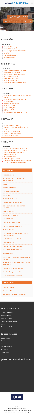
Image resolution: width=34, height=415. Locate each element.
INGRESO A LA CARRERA (10, 188)
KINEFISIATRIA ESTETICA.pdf (12, 158)
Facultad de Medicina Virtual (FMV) (9, 321)
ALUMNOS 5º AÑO (8, 219)
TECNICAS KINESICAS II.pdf (11, 103)
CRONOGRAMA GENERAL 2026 (11, 222)
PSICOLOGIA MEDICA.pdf (11, 56)
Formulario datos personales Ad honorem (14, 272)
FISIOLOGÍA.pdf (8, 54)
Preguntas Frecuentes (6, 318)
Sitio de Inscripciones (6, 346)
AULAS (5, 184)
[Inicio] (17, 2)
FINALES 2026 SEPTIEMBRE (11, 191)
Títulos (3, 324)
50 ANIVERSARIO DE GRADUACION (12, 239)
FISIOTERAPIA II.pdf (9, 105)
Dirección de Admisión (9, 291)
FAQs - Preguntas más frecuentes (12, 275)
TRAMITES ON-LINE (8, 287)
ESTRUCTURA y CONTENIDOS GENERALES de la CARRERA (16, 258)
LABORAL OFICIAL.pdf (10, 156)
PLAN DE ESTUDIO (8, 253)
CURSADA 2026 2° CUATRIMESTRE (12, 202)
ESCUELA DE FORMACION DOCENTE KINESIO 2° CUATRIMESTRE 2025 (16, 234)
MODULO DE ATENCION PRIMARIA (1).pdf (15, 113)
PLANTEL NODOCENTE (9, 230)
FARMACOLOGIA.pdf (9, 107)
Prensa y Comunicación (7, 327)
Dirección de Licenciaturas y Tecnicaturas (14, 294)
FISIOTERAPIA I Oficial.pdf (11, 76)
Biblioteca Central (5, 338)
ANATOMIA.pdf (8, 46)
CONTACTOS (6, 195)
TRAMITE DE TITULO (8, 242)
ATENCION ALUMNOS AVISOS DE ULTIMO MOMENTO (14, 207)
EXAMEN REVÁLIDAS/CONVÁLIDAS (13, 246)
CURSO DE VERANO (8, 175)
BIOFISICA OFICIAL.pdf (10, 48)
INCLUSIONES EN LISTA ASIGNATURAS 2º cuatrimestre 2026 (14, 179)
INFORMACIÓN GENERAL (10, 199)
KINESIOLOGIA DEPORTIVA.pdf (12, 133)
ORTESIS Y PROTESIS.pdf (11, 135)
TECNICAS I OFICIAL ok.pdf (11, 80)
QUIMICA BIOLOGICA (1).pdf (11, 78)
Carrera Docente (5, 352)
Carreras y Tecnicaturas (7, 312)
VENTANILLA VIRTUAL (9, 211)
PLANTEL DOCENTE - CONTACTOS (12, 226)
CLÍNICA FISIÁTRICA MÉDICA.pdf (13, 126)
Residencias (4, 343)
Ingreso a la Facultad (6, 315)
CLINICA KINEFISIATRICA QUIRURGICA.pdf (16, 148)
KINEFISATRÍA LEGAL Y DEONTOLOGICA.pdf (16, 150)
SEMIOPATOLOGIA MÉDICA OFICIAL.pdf (15, 82)
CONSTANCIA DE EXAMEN (10, 215)
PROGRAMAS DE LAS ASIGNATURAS (13, 268)
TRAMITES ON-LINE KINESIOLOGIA (13, 250)
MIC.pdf (6, 111)
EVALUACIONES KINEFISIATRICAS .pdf (14, 74)
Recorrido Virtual (5, 341)
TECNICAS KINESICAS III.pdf (12, 131)
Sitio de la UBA (4, 349)
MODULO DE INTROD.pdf (11, 58)
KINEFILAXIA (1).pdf (9, 109)
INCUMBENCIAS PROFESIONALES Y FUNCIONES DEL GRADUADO (16, 264)
